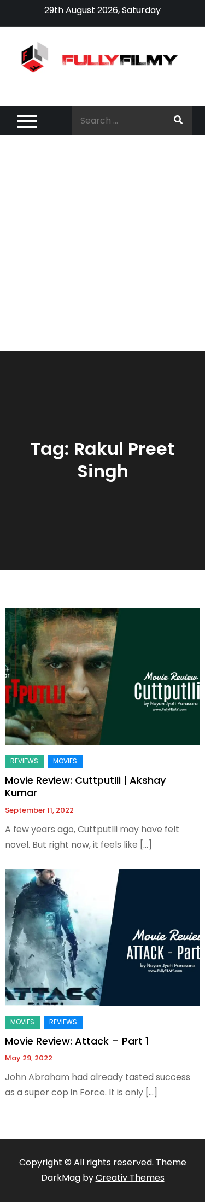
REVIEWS (24, 761)
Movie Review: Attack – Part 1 (77, 1041)
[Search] (178, 120)
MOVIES (65, 761)
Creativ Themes (130, 1177)
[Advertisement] (102, 243)
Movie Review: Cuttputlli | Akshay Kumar (85, 786)
